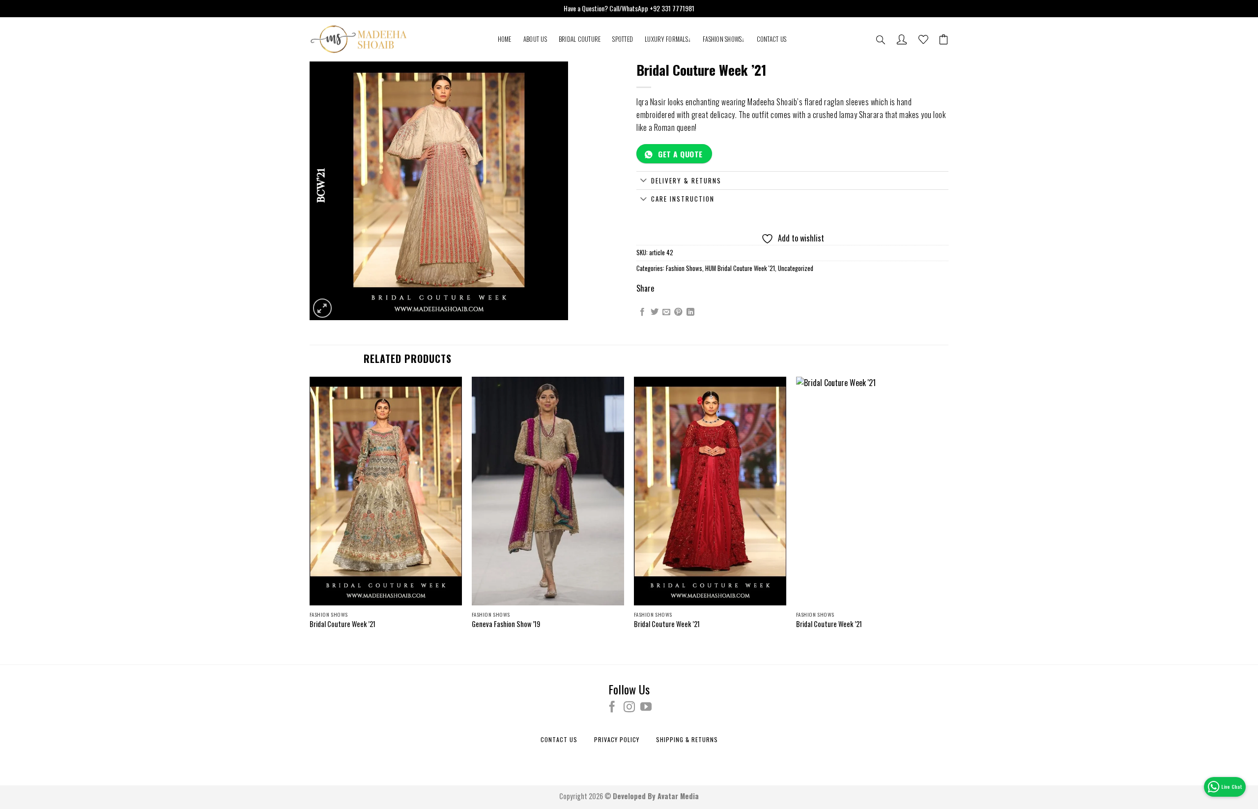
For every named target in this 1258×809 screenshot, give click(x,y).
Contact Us (772, 39)
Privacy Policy (616, 739)
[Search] (880, 40)
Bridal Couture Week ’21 (342, 624)
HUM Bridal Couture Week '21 (740, 268)
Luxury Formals (668, 39)
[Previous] (310, 512)
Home (505, 39)
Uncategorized (795, 268)
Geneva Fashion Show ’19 (506, 624)
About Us (535, 39)
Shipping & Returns (687, 739)
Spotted (622, 39)
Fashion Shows (724, 39)
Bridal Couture (580, 39)
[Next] (948, 512)
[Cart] (943, 39)
